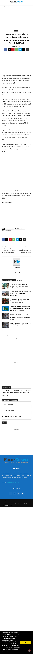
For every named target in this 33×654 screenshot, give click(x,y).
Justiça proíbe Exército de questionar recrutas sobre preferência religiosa (24, 250)
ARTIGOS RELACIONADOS (8, 280)
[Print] (27, 49)
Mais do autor (20, 280)
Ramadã (22, 228)
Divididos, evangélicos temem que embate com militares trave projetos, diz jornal (9, 250)
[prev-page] (2, 331)
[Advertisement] (16, 18)
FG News (7, 6)
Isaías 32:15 (5, 395)
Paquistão (17, 228)
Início (3, 6)
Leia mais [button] (5, 651)
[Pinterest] (13, 49)
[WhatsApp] (16, 49)
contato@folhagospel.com (12, 482)
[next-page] (5, 331)
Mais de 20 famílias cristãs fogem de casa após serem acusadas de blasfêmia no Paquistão (20, 308)
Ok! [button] (25, 642)
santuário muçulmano (6, 230)
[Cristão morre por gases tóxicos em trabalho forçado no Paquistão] (5, 325)
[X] (9, 49)
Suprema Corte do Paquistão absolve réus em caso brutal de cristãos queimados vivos (19, 286)
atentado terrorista (10, 228)
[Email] (23, 49)
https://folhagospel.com (16, 269)
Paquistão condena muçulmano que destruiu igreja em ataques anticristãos (20, 293)
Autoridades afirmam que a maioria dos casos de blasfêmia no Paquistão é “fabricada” (20, 300)
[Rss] (22, 493)
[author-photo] (16, 265)
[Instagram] (16, 273)
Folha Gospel (14, 46)
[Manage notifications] (29, 650)
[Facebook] (5, 49)
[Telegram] (20, 49)
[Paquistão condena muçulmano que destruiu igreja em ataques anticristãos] (5, 293)
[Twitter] (18, 493)
